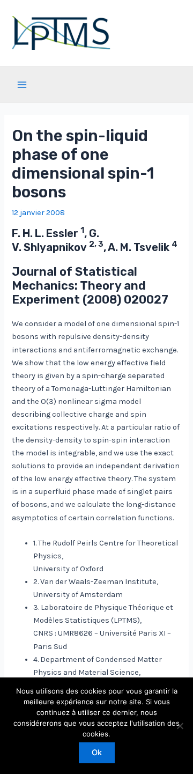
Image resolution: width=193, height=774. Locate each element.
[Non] (179, 725)
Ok (97, 752)
